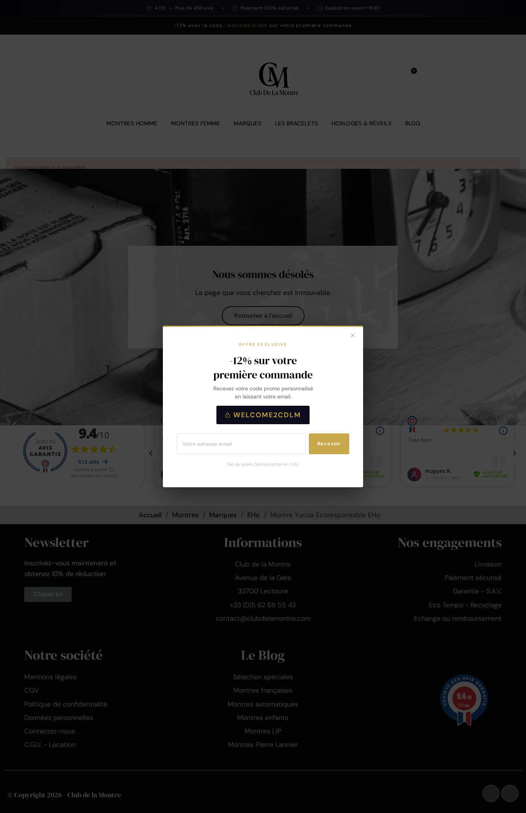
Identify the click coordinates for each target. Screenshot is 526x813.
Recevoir (329, 443)
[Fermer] (353, 336)
